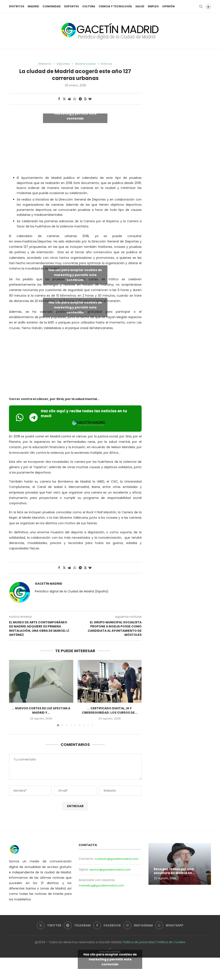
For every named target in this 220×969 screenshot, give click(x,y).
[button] (14, 693)
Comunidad (52, 6)
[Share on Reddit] (69, 99)
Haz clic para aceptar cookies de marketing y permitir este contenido (75, 113)
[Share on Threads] (85, 99)
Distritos (16, 6)
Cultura (88, 6)
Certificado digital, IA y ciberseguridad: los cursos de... (109, 710)
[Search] (201, 6)
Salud (139, 6)
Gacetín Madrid (48, 584)
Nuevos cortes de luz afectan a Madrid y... (42, 710)
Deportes (71, 6)
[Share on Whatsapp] (75, 99)
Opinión (168, 6)
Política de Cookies (171, 942)
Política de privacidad (139, 942)
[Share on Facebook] (59, 99)
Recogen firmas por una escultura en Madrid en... (174, 871)
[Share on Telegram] (80, 99)
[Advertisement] (75, 364)
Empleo (153, 6)
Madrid (33, 6)
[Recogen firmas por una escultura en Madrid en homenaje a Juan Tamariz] (179, 864)
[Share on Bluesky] (90, 99)
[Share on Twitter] (64, 99)
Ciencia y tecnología (115, 6)
